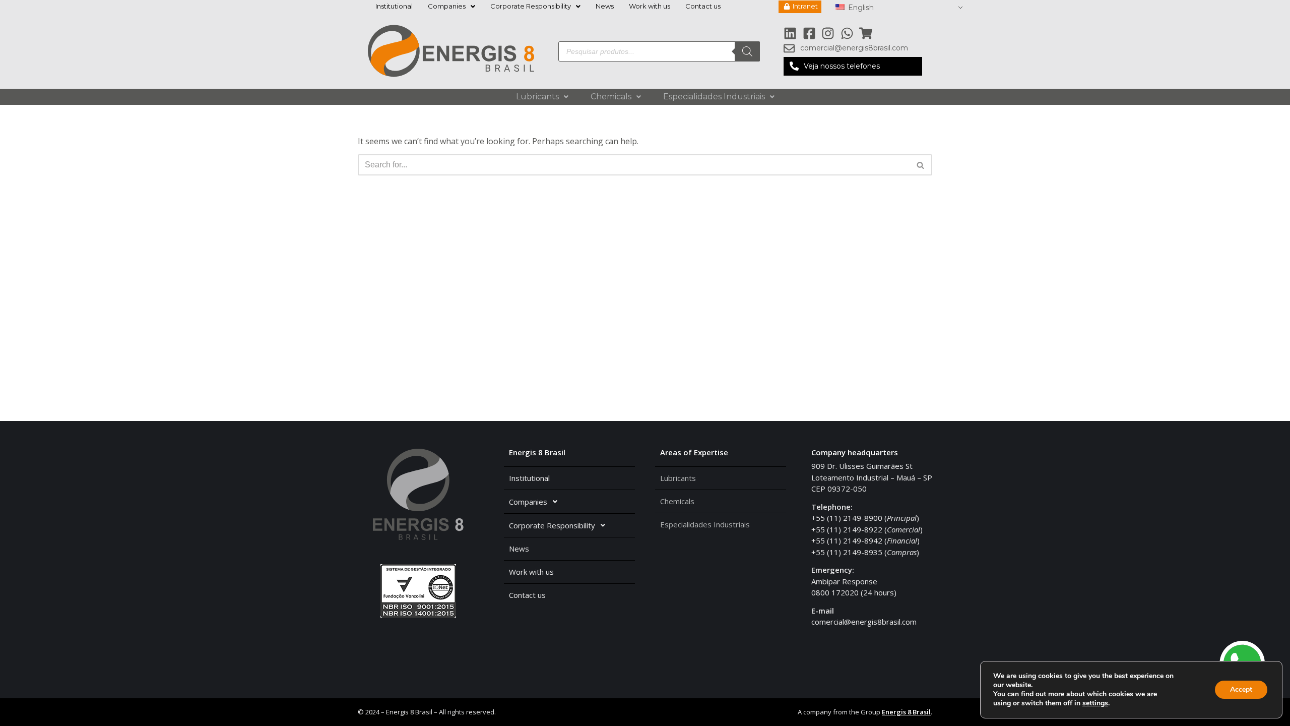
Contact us (703, 6)
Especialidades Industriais (714, 96)
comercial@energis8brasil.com (864, 622)
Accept (1241, 689)
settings (1095, 703)
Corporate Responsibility (530, 6)
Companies (447, 6)
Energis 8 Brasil (906, 711)
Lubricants (537, 96)
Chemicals (611, 96)
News (605, 6)
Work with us (649, 6)
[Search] (747, 51)
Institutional (394, 6)
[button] (853, 66)
